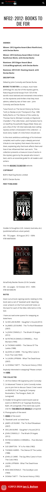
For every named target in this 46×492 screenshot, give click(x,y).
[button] (2, 3)
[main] (23, 22)
